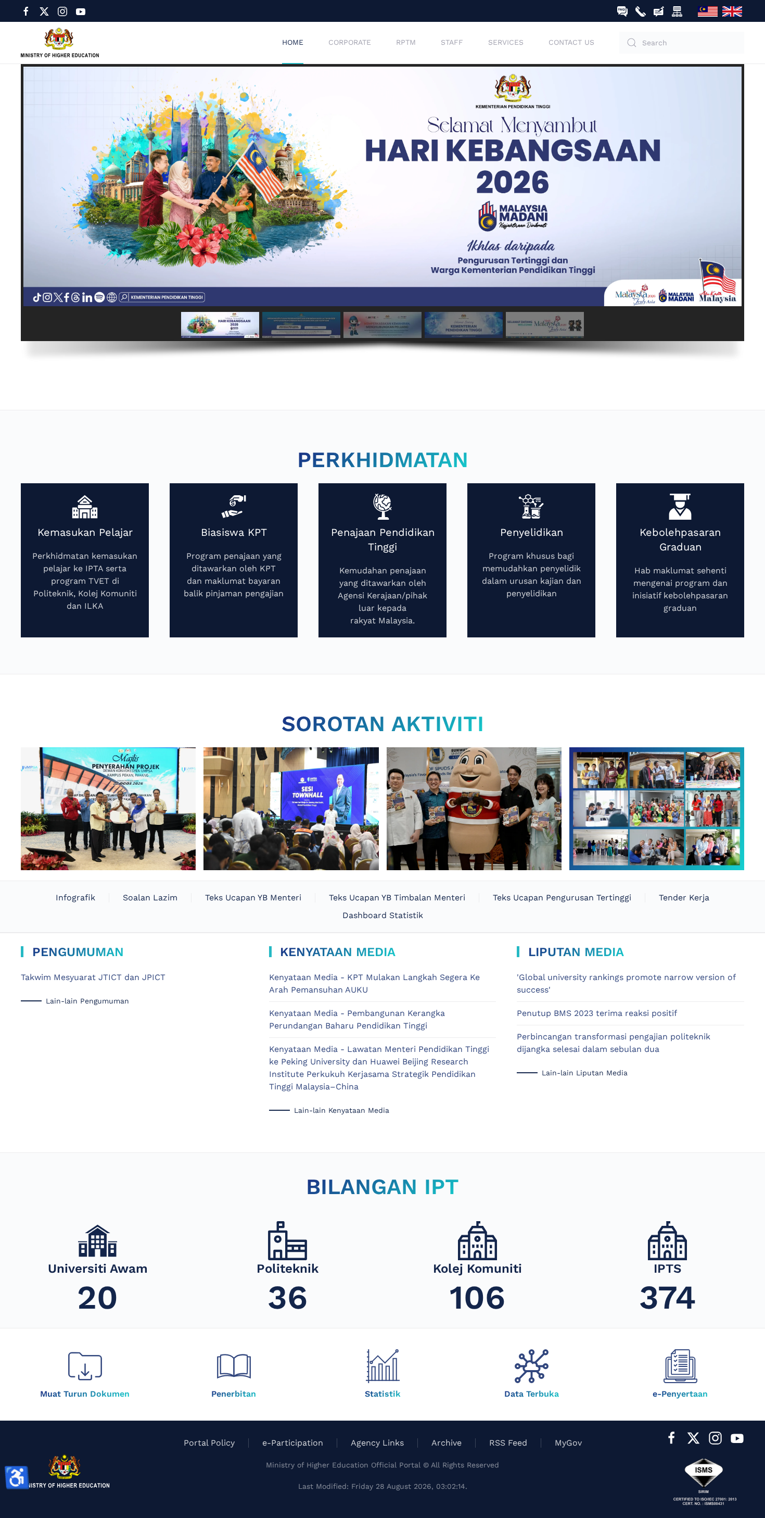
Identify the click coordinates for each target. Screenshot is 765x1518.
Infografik (75, 897)
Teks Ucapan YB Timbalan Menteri (397, 897)
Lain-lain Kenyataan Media (341, 1110)
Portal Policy (209, 1443)
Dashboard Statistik (382, 915)
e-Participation (292, 1443)
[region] (382, 218)
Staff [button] (452, 42)
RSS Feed (508, 1443)
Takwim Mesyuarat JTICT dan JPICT (93, 977)
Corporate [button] (349, 42)
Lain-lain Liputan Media (585, 1073)
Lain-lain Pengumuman (87, 1001)
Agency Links (377, 1443)
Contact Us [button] (571, 42)
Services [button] (506, 42)
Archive (446, 1443)
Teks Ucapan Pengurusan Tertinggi (562, 897)
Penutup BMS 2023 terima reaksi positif (597, 1013)
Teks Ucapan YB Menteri (253, 897)
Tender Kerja (684, 897)
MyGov (568, 1443)
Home (292, 42)
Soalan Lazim (150, 897)
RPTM (406, 42)
